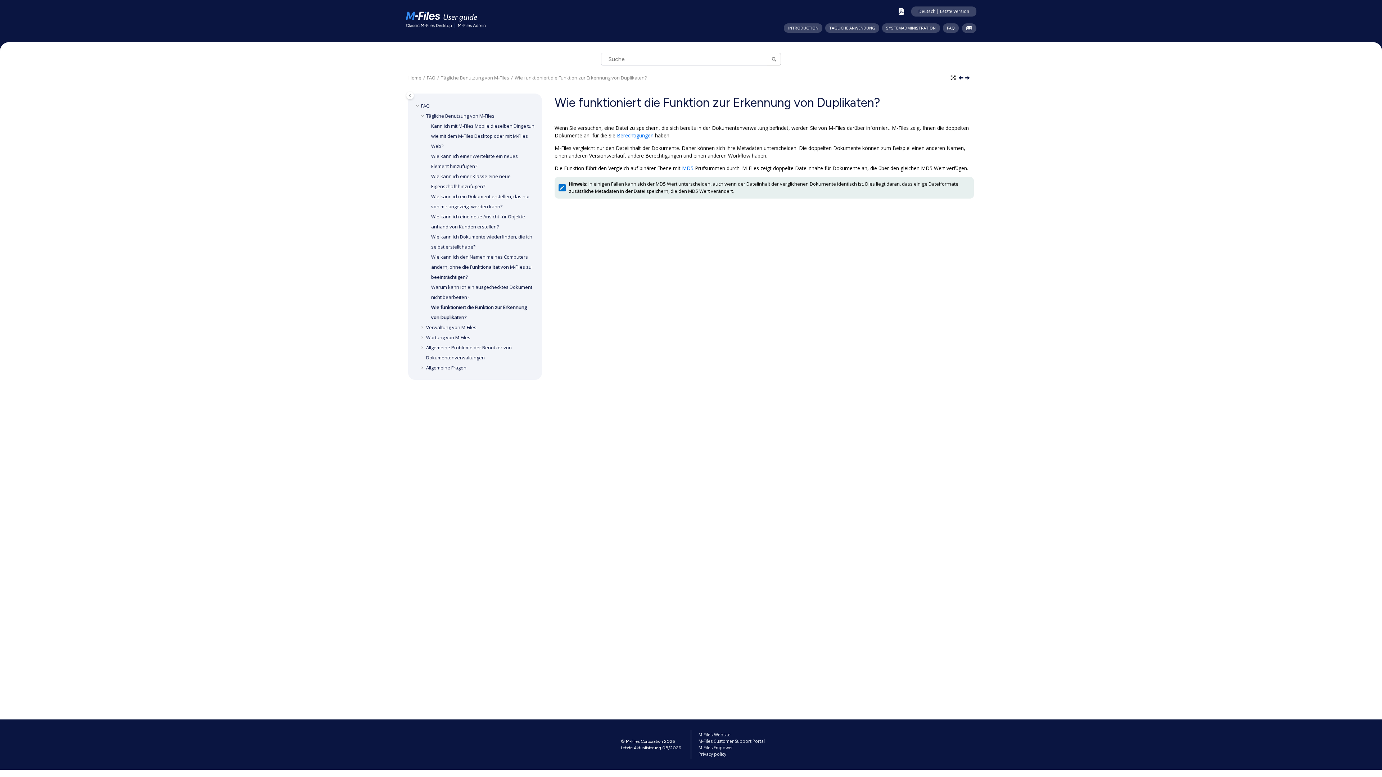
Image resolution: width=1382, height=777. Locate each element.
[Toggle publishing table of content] (410, 95)
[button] (418, 106)
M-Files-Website (715, 735)
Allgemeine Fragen (446, 367)
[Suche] (774, 59)
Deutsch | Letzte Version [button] (943, 11)
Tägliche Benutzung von (475, 77)
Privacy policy (712, 754)
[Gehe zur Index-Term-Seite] (967, 29)
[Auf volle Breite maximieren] (953, 78)
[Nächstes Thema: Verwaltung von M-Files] (968, 78)
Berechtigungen (635, 135)
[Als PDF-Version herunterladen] (901, 11)
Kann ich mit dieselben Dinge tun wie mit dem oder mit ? (482, 136)
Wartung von (448, 337)
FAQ (951, 28)
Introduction (803, 28)
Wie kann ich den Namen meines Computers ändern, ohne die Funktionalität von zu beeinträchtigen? (481, 267)
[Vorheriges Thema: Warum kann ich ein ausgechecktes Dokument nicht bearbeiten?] (961, 78)
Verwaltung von (451, 327)
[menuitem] (803, 28)
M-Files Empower (716, 748)
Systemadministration (911, 28)
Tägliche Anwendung (852, 28)
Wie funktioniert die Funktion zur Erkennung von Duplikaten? (581, 77)
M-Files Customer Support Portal (732, 741)
